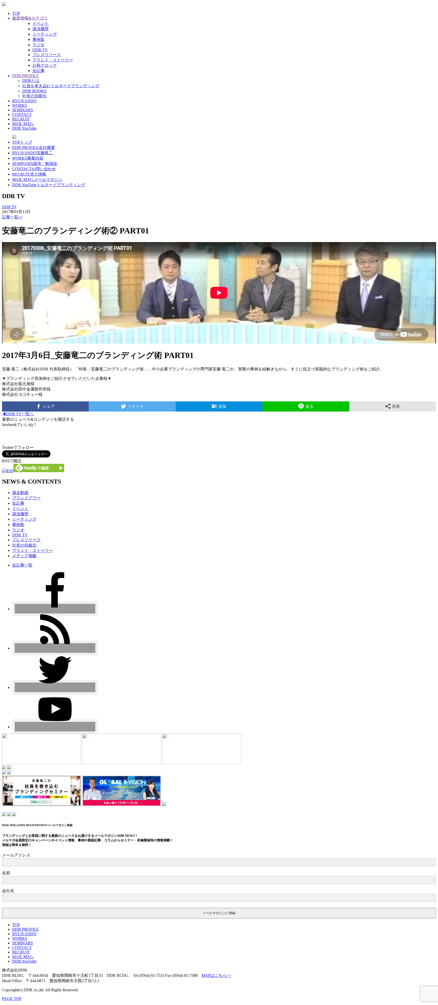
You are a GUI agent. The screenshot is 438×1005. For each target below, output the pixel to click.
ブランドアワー (26, 498)
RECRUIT (21, 119)
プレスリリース (46, 55)
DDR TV (40, 50)
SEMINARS (22, 110)
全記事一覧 (22, 565)
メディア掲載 (24, 556)
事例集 (38, 39)
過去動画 (20, 492)
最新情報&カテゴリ (30, 18)
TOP (16, 13)
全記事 (38, 71)
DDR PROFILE (25, 76)
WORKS (19, 105)
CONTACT (22, 114)
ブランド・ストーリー (52, 60)
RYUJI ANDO (24, 101)
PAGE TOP (12, 998)
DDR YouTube (24, 128)
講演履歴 (40, 29)
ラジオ (38, 45)
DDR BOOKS (34, 91)
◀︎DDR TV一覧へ (18, 414)
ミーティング (44, 34)
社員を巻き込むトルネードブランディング (60, 86)
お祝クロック (44, 65)
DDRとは (30, 80)
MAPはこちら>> (216, 975)
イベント (40, 23)
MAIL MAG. (23, 124)
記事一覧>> (12, 217)
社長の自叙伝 (34, 96)
